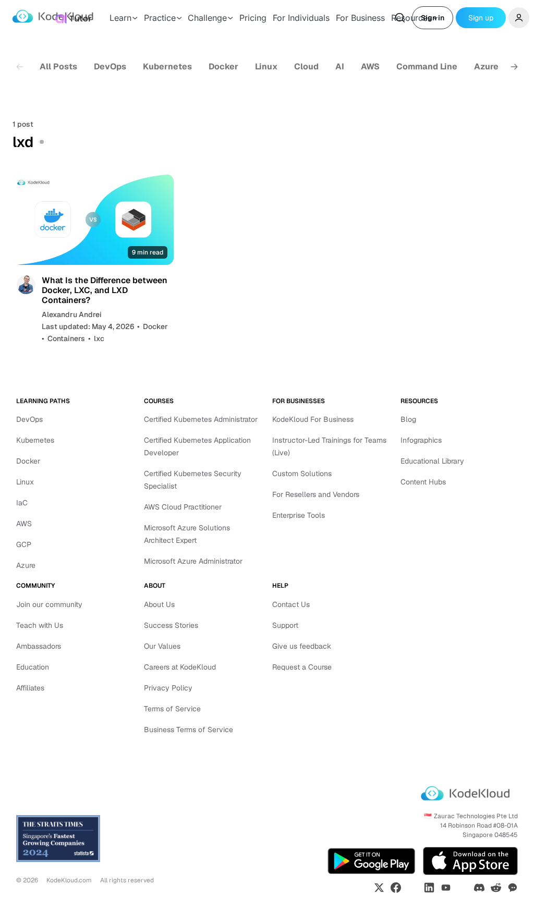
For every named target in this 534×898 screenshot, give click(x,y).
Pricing (252, 18)
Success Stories (171, 625)
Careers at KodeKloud (180, 667)
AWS (370, 66)
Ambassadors (38, 646)
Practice (160, 18)
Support (285, 625)
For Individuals (301, 18)
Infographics (421, 440)
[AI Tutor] (73, 18)
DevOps (110, 66)
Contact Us (291, 604)
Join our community (49, 604)
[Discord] (479, 887)
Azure (486, 66)
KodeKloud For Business (313, 419)
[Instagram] (412, 887)
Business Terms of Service (188, 729)
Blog (408, 419)
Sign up (480, 17)
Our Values (162, 646)
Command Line (426, 66)
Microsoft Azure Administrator (193, 561)
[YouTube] (446, 887)
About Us (159, 604)
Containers (66, 338)
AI (339, 66)
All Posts (58, 66)
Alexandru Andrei (72, 314)
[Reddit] (496, 887)
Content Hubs (423, 482)
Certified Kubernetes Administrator (201, 419)
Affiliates (30, 688)
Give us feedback (301, 646)
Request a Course (302, 667)
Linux (266, 66)
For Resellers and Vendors (315, 494)
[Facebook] (396, 887)
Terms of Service (172, 708)
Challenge (207, 18)
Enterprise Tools (298, 515)
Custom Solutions (302, 473)
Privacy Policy (168, 688)
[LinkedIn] (429, 887)
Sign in (432, 17)
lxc (99, 338)
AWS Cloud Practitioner (183, 507)
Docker (223, 66)
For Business (360, 18)
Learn (120, 18)
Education (32, 667)
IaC (22, 502)
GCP (23, 544)
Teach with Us (39, 625)
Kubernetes (167, 66)
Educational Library (432, 461)
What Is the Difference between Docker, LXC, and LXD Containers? (104, 290)
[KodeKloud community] (512, 887)
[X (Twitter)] (379, 887)
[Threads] (462, 887)
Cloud (306, 66)
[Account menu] (518, 17)
